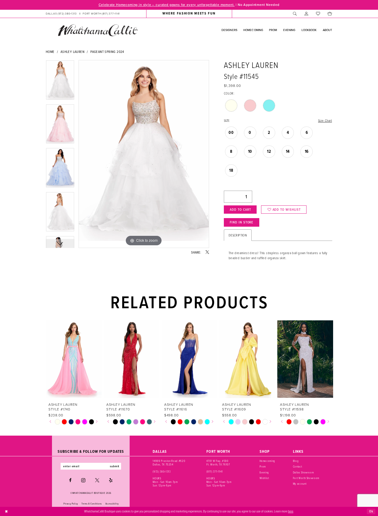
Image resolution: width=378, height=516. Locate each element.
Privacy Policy (70, 503)
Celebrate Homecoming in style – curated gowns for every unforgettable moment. (167, 4)
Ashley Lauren (72, 51)
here (290, 511)
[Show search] (295, 13)
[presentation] (74, 359)
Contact (297, 466)
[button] (306, 13)
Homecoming (268, 461)
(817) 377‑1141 (214, 471)
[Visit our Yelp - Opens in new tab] (111, 480)
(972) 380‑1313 (161, 471)
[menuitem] (83, 13)
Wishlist (264, 478)
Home (50, 51)
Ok (371, 511)
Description (238, 235)
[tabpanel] (60, 82)
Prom (263, 466)
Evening (264, 472)
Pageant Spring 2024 (107, 51)
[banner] (98, 30)
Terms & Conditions (92, 503)
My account (300, 484)
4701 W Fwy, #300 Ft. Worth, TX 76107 (218, 462)
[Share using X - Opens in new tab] (207, 252)
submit (114, 466)
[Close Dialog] (6, 511)
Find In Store (241, 222)
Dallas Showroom (303, 472)
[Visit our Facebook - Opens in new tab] (70, 480)
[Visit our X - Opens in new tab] (97, 480)
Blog (296, 461)
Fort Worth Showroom (306, 478)
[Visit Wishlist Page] (318, 13)
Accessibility (111, 503)
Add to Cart (240, 209)
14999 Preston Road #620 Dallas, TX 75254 (169, 462)
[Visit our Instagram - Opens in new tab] (83, 480)
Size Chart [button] (325, 120)
